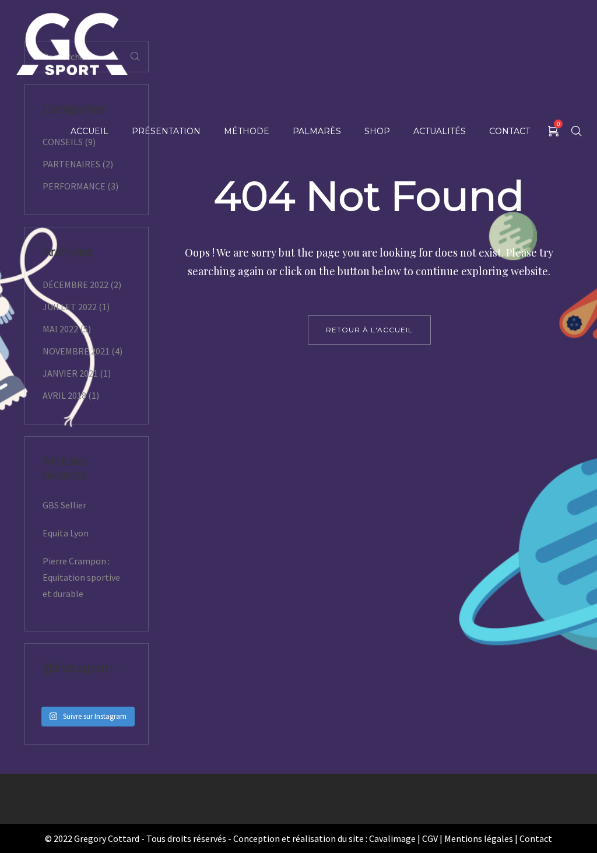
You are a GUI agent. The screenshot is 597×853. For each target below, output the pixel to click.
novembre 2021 (76, 351)
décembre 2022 (75, 284)
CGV (430, 838)
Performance (74, 186)
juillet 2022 (70, 307)
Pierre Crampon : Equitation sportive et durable (81, 577)
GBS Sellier (64, 505)
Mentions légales (478, 838)
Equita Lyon (66, 533)
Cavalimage (392, 838)
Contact (535, 838)
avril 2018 (64, 395)
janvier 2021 (70, 373)
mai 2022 (60, 329)
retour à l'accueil (369, 329)
